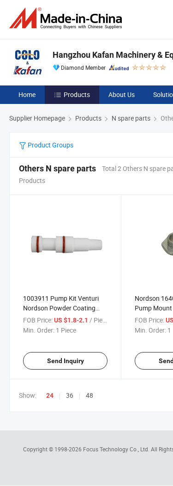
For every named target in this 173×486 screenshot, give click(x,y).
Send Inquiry (65, 360)
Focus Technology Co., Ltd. (117, 449)
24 (50, 395)
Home (27, 94)
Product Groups (49, 144)
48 (89, 395)
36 (69, 395)
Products (77, 94)
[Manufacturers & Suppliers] (67, 18)
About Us (121, 94)
